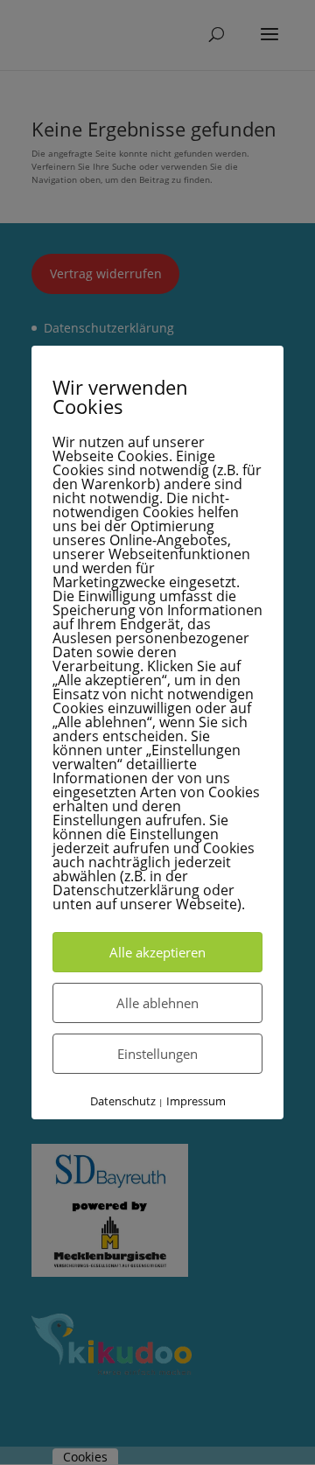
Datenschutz (123, 1101)
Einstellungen (157, 1053)
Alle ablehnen (157, 1003)
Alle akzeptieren (157, 952)
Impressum (196, 1101)
